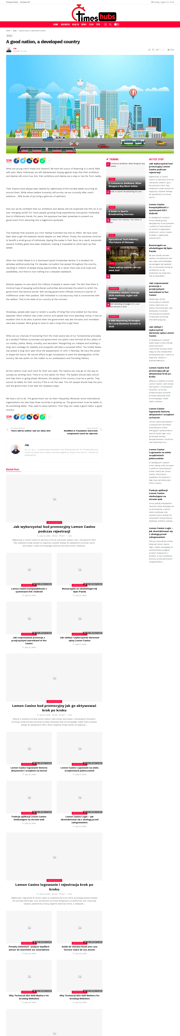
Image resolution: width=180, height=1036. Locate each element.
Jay (15, 48)
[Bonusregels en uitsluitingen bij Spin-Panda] (79, 569)
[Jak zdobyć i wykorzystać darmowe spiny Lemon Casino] (79, 618)
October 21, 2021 (20, 51)
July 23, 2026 (81, 1002)
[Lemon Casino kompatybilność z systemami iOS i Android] (29, 569)
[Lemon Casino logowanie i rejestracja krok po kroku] (54, 857)
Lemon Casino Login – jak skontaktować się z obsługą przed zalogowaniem (79, 819)
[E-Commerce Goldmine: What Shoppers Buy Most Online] (125, 176)
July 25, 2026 (30, 953)
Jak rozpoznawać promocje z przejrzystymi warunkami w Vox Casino (29, 640)
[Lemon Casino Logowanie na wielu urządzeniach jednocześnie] (79, 748)
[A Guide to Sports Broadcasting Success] (125, 204)
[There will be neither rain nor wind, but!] (125, 260)
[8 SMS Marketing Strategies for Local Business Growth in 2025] (125, 317)
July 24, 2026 (30, 1002)
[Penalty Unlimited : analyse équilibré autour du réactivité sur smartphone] (29, 927)
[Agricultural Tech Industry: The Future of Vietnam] (125, 232)
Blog (9, 36)
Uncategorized (54, 522)
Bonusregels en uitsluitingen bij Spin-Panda (161, 248)
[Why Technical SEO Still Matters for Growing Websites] (29, 976)
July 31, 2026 (44, 536)
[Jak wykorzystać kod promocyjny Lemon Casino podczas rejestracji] (54, 499)
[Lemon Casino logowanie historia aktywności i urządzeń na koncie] (29, 748)
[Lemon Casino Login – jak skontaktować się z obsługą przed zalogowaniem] (79, 797)
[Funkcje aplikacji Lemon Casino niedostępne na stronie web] (29, 797)
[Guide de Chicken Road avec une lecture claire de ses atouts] (79, 927)
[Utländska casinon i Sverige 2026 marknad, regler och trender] (125, 288)
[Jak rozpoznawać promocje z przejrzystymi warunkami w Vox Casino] (29, 618)
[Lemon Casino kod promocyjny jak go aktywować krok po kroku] (54, 677)
